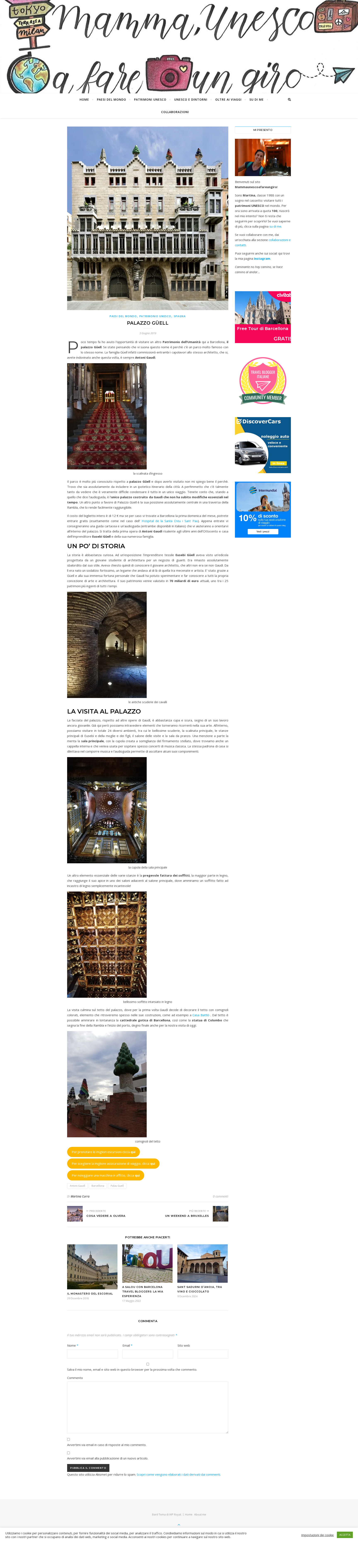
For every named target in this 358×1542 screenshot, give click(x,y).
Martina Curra (80, 1196)
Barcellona (98, 1186)
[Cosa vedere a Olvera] (75, 1214)
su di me (275, 226)
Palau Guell (117, 1186)
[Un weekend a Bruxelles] (220, 1214)
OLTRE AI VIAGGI (228, 99)
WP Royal (175, 1514)
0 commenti (220, 1196)
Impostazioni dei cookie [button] (317, 1535)
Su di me (256, 99)
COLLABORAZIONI (175, 112)
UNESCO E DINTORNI (190, 99)
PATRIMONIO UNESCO (155, 316)
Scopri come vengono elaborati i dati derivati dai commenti (178, 1474)
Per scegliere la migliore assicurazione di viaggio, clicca (113, 1163)
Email (127, 1345)
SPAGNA (180, 316)
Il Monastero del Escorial (90, 1293)
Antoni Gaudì (77, 1186)
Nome (72, 1345)
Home (84, 99)
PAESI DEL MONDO (111, 99)
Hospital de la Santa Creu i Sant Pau (170, 521)
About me (200, 1514)
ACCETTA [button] (344, 1535)
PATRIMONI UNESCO (150, 99)
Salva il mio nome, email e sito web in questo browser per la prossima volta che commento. (132, 1369)
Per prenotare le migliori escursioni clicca (103, 1152)
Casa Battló (200, 1015)
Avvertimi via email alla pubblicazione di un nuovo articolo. (107, 1458)
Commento (75, 1378)
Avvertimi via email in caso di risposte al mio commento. (106, 1445)
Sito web (184, 1345)
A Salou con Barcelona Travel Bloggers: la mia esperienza (142, 1291)
